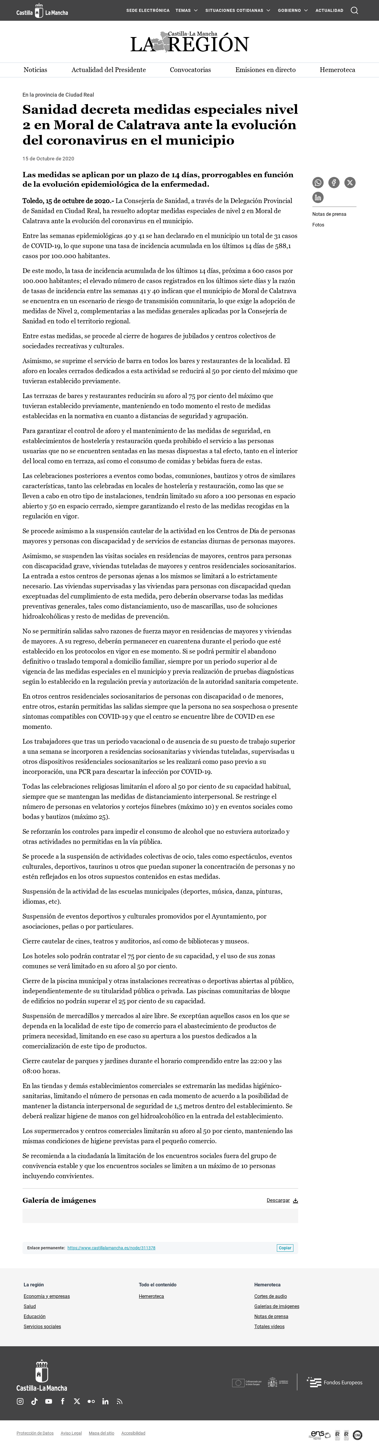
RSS (120, 1401)
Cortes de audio (270, 1296)
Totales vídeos (269, 1326)
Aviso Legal (71, 1433)
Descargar (278, 1200)
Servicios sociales (42, 1326)
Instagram (20, 1401)
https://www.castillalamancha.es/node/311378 (111, 1247)
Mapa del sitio (101, 1433)
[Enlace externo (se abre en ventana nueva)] (335, 1435)
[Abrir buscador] (354, 10)
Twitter (77, 1401)
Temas (183, 10)
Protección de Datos (35, 1433)
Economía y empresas (47, 1296)
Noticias (35, 70)
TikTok (34, 1401)
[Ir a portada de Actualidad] (189, 44)
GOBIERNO (289, 10)
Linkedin (105, 1401)
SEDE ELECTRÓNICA (148, 10)
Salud (30, 1306)
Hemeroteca (337, 70)
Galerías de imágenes (276, 1306)
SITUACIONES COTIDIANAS (234, 10)
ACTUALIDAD (329, 10)
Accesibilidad (133, 1433)
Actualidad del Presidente (109, 70)
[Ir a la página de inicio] (42, 10)
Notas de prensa (329, 214)
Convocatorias (190, 70)
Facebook (63, 1401)
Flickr (91, 1401)
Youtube (48, 1401)
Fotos (318, 225)
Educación (35, 1316)
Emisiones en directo (265, 70)
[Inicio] (97, 1375)
